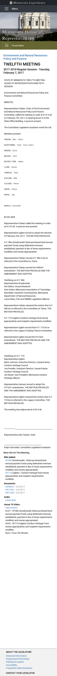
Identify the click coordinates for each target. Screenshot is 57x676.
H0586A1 (10, 486)
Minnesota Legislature (29, 2)
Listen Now (10, 500)
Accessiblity (11, 665)
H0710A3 (10, 492)
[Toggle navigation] (6, 9)
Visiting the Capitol (15, 662)
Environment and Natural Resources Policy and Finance (25, 57)
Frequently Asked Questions (19, 668)
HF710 (8, 473)
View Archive (11, 507)
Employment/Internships (17, 659)
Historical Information (16, 656)
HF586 (8, 460)
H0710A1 (10, 489)
